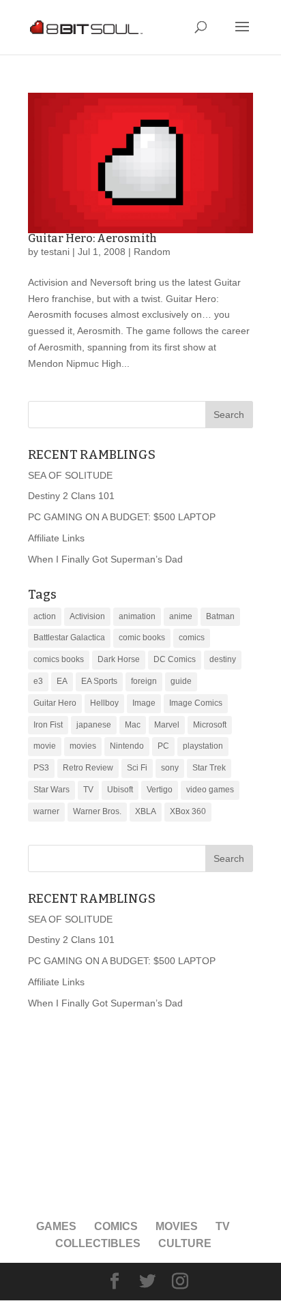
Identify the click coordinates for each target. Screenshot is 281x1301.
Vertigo (160, 789)
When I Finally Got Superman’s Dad (105, 559)
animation (137, 616)
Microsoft (209, 725)
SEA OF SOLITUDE (70, 475)
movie (44, 746)
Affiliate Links (56, 538)
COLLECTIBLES (97, 1243)
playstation (203, 746)
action (44, 616)
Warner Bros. (97, 811)
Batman (220, 616)
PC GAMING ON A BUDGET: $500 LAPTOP (122, 516)
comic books (142, 637)
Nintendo (127, 746)
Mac (132, 725)
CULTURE (184, 1243)
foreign (144, 681)
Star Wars (51, 789)
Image (144, 703)
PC (163, 746)
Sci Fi (137, 768)
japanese (93, 725)
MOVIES (177, 1226)
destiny (222, 659)
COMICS (116, 1226)
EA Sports (99, 681)
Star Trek (209, 768)
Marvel (166, 725)
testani (55, 251)
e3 (38, 681)
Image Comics (195, 703)
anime (180, 616)
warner (46, 811)
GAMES (56, 1226)
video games (210, 789)
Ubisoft (120, 789)
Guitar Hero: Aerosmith (92, 238)
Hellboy (104, 703)
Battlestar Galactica (69, 637)
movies (83, 746)
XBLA (145, 811)
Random (152, 251)
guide (181, 681)
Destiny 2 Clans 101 (71, 495)
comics (192, 637)
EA (62, 681)
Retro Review (88, 768)
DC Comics (174, 659)
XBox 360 (188, 811)
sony (170, 768)
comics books (58, 659)
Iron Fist (48, 725)
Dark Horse (119, 659)
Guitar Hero (54, 703)
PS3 (41, 768)
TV (88, 789)
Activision (87, 616)
